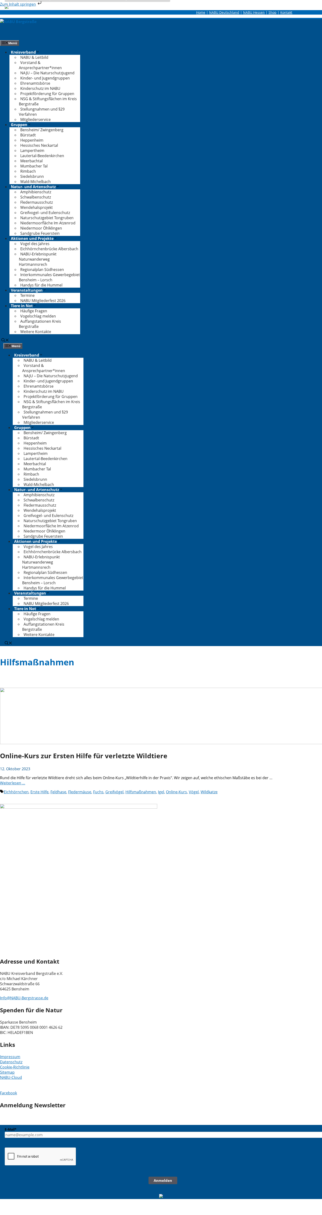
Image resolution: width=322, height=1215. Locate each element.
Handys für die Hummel (41, 285)
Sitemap (7, 1072)
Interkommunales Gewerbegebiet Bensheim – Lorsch (49, 277)
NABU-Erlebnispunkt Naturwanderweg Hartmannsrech (38, 259)
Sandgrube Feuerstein (40, 233)
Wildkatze (209, 791)
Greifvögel (114, 791)
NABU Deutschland (224, 12)
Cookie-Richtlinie (14, 1067)
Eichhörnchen (16, 791)
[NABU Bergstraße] (18, 21)
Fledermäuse (79, 791)
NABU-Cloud (11, 1077)
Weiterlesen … (12, 783)
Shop (272, 12)
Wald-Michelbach (35, 181)
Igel (161, 791)
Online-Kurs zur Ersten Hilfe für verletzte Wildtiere (83, 755)
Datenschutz (11, 1061)
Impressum (10, 1056)
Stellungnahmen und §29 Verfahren (42, 112)
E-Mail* (11, 1129)
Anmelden (163, 1180)
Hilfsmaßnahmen (140, 791)
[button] (5, 340)
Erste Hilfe (39, 791)
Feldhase (58, 791)
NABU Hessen (254, 12)
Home (200, 12)
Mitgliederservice (35, 119)
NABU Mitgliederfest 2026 (43, 300)
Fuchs (98, 791)
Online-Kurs (176, 791)
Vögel (194, 791)
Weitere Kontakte (35, 331)
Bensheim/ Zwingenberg (41, 129)
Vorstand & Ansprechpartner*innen (40, 65)
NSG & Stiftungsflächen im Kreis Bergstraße (48, 101)
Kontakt (286, 12)
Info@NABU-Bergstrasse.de (24, 998)
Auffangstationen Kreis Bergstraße (40, 324)
